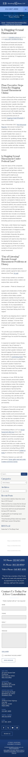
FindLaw (14, 753)
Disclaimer (5, 651)
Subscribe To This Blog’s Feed (10, 529)
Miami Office (5, 706)
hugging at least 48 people (15, 118)
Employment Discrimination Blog (14, 39)
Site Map (12, 750)
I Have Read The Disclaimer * (13, 655)
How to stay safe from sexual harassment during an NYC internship (13, 510)
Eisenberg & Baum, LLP (15, 37)
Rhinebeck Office (7, 695)
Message (4, 631)
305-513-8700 (18, 565)
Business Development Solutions (13, 751)
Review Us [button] (7, 733)
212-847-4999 (11, 9)
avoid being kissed (17, 357)
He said (16, 273)
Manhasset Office (7, 686)
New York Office (7, 677)
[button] (25, 9)
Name (3, 605)
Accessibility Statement (14, 744)
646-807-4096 (20, 569)
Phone (4, 613)
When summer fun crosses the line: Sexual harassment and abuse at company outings (13, 505)
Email (4, 622)
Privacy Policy (20, 750)
